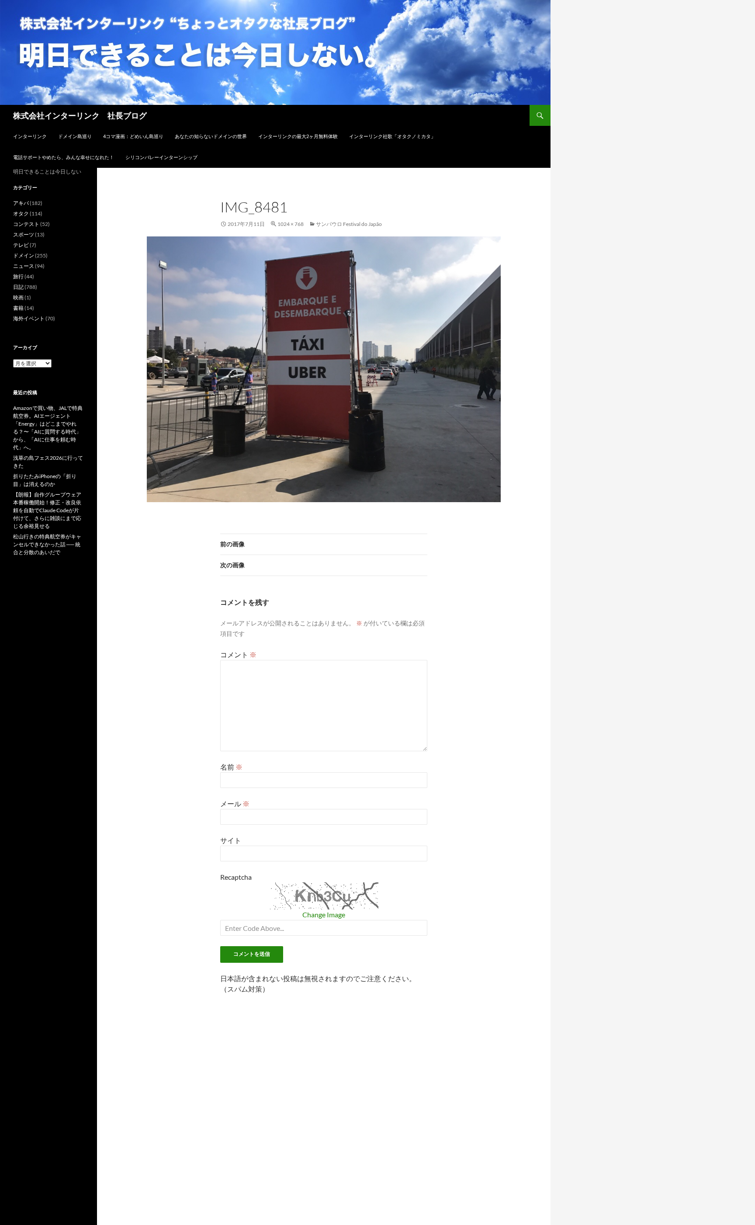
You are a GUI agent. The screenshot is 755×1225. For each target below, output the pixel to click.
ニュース (23, 266)
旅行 (18, 276)
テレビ (21, 245)
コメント (238, 654)
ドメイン (23, 255)
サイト (230, 840)
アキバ (21, 203)
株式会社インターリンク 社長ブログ (80, 115)
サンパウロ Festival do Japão (349, 224)
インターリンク (30, 136)
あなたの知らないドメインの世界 (211, 136)
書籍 (18, 308)
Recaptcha (236, 877)
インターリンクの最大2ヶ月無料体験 (298, 136)
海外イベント (29, 318)
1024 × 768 (290, 224)
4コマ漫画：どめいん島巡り (133, 136)
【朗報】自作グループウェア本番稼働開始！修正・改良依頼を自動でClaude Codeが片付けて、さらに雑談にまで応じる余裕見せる (47, 510)
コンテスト (26, 224)
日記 (18, 287)
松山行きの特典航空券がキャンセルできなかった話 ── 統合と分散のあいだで (47, 544)
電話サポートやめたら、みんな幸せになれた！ (63, 157)
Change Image (323, 914)
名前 (231, 767)
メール (234, 803)
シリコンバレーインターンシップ (161, 157)
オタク (21, 213)
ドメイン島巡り (75, 136)
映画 (18, 297)
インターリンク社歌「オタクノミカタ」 (392, 136)
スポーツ (23, 234)
